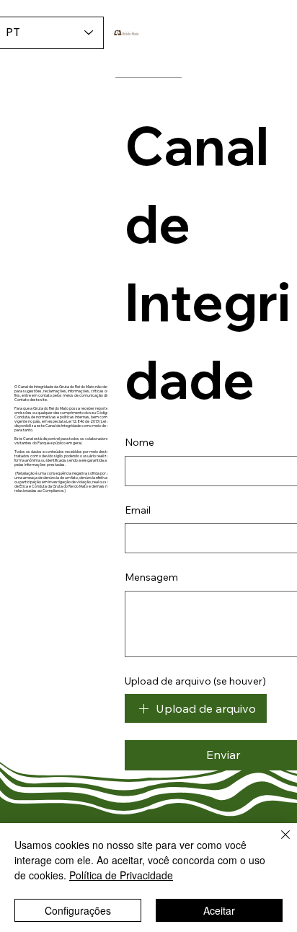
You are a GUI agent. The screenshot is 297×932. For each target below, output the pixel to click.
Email (138, 510)
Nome (139, 442)
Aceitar (219, 910)
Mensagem (151, 577)
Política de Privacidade (121, 875)
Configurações (78, 910)
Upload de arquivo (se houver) (195, 680)
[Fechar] (277, 843)
